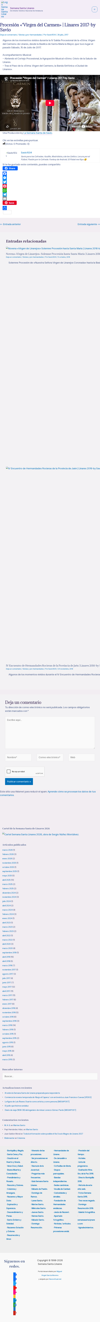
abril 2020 (6, 944)
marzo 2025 (7, 884)
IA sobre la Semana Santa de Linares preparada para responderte (32, 1093)
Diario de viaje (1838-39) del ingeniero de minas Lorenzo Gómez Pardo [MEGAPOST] (40, 1110)
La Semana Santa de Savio (37, 133)
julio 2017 (6, 978)
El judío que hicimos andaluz (17, 1105)
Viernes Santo (37, 1216)
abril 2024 (6, 905)
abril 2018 (6, 961)
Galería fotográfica (86, 1212)
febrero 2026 (8, 854)
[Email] (50, 199)
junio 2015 (6, 1046)
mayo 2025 (7, 875)
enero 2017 (7, 1004)
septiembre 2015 (9, 1038)
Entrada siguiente (89, 224)
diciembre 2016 (8, 1008)
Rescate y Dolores (15, 1185)
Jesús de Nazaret (61, 1212)
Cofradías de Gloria (62, 1166)
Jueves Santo (37, 1212)
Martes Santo (19, 1125)
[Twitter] (50, 182)
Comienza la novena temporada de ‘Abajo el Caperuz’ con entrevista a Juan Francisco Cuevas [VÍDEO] (48, 1097)
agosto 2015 (7, 1042)
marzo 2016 (7, 1025)
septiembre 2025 (9, 871)
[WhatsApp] (50, 190)
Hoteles (81, 1158)
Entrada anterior (10, 224)
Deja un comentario (8, 34)
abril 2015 (6, 1055)
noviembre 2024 (9, 897)
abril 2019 (6, 957)
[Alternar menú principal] (94, 9)
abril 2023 (6, 922)
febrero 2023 (8, 931)
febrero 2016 (7, 1029)
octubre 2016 (8, 1017)
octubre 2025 (8, 867)
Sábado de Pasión (39, 1189)
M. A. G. (7, 1125)
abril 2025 (6, 880)
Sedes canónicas (61, 1185)
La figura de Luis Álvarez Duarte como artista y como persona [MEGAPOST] (37, 1101)
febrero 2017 (7, 999)
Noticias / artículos (62, 1223)
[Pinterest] (50, 186)
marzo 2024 (7, 910)
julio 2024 (6, 901)
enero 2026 (7, 858)
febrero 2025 (8, 888)
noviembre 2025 (9, 863)
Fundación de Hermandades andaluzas (59, 1204)
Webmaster (9, 1138)
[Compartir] (50, 208)
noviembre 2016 (9, 1012)
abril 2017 (6, 991)
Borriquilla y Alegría (15, 1150)
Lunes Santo (37, 1200)
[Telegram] (50, 194)
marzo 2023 (7, 927)
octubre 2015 (8, 1034)
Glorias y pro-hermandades (30, 34)
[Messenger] (50, 178)
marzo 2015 (7, 1059)
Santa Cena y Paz (14, 1154)
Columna (21, 1138)
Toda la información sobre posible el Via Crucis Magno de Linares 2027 (53, 1133)
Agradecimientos (85, 1227)
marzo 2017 (7, 995)
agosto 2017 (7, 974)
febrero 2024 (8, 914)
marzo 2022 (7, 940)
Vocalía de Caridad (62, 1189)
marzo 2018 (7, 965)
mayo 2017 (7, 987)
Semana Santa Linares (22, 8)
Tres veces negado (86, 1200)
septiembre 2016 (9, 1021)
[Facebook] (50, 174)
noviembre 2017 (9, 969)
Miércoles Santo (39, 1208)
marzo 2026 (7, 850)
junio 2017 (6, 982)
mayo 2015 (6, 1051)
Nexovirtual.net (55, 1279)
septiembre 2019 (9, 952)
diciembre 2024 (9, 893)
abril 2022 (6, 935)
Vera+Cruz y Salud (15, 1166)
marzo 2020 (7, 948)
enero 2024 (7, 918)
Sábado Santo (38, 1220)
